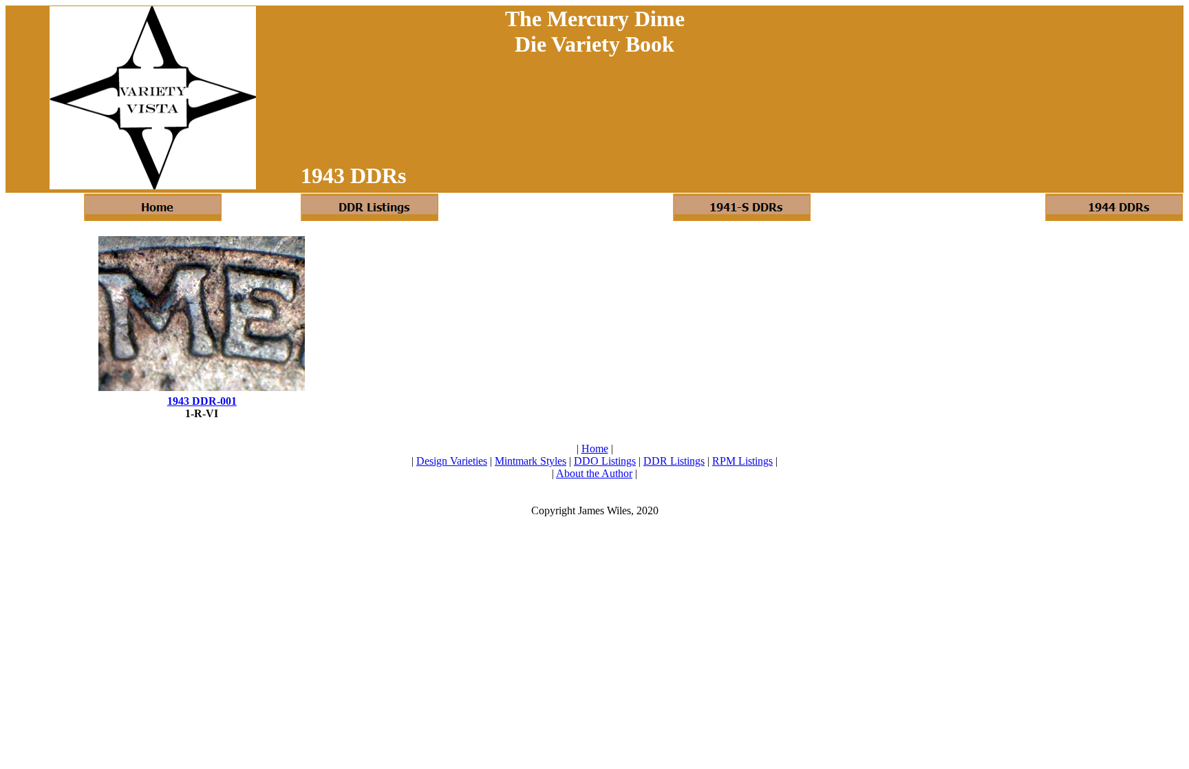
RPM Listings (742, 461)
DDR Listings (674, 461)
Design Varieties (451, 461)
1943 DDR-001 (202, 401)
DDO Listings (605, 461)
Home (594, 448)
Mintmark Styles (530, 461)
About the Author (594, 473)
